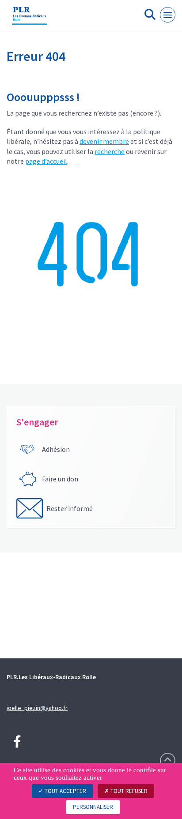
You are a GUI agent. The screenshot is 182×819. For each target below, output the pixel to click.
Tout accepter (64, 791)
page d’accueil (46, 161)
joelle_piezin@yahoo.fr (37, 708)
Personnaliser (93, 807)
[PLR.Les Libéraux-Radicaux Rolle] (29, 19)
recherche (110, 151)
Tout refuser (128, 791)
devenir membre (104, 141)
